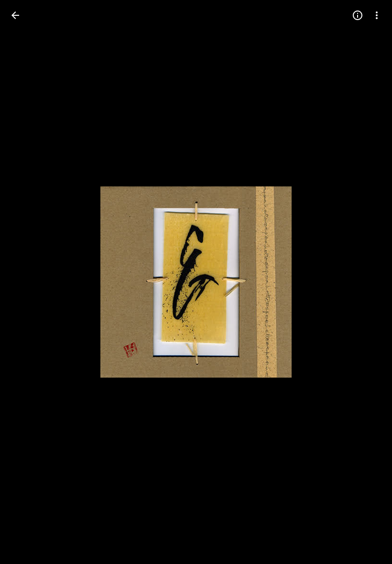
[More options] (376, 15)
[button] (26, 282)
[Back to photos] (15, 15)
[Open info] (357, 15)
